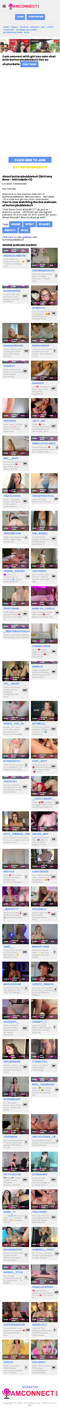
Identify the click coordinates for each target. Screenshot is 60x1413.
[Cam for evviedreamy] (15, 1087)
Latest (50, 27)
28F (28, 576)
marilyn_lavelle (43, 608)
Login (20, 16)
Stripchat (9, 30)
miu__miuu (11, 458)
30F (53, 729)
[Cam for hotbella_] (44, 711)
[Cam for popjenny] (44, 1350)
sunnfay (9, 366)
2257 (30, 1405)
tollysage (39, 1212)
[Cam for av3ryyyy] (44, 295)
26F (27, 729)
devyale (9, 871)
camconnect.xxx (31, 1403)
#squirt (44, 224)
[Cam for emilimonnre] (15, 1049)
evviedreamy (12, 1099)
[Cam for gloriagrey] (44, 1162)
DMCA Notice (49, 1403)
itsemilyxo (39, 1061)
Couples (24, 27)
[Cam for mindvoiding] (44, 333)
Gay (43, 27)
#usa (24, 230)
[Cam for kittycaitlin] (15, 1162)
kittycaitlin (12, 1174)
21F (53, 839)
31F (56, 499)
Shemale (34, 27)
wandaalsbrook (15, 255)
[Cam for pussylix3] (15, 777)
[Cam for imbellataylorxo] (44, 438)
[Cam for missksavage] (15, 972)
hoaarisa (10, 420)
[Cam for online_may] (44, 821)
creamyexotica (42, 496)
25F (53, 388)
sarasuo (38, 383)
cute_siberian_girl (17, 834)
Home (6, 27)
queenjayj (39, 1324)
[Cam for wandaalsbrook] (15, 250)
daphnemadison (14, 1324)
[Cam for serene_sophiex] (15, 558)
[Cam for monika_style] (15, 1267)
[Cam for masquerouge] (15, 1237)
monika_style (13, 1272)
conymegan (40, 871)
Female (14, 27)
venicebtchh (12, 533)
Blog (27, 32)
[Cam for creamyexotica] (44, 483)
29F (25, 952)
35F (25, 786)
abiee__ (9, 946)
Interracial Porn (12, 32)
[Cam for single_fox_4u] (15, 711)
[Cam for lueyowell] (44, 558)
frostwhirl (11, 608)
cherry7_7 (39, 1021)
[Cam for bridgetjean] (44, 934)
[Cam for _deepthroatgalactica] (15, 626)
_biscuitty (11, 909)
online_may (40, 834)
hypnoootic (12, 761)
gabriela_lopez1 (43, 1249)
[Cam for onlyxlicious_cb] (44, 1124)
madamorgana (13, 345)
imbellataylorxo (43, 443)
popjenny (38, 1362)
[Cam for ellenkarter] (15, 286)
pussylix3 (10, 781)
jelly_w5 (38, 420)
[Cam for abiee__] (15, 934)
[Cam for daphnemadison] (15, 1312)
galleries (27, 237)
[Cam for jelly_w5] (44, 408)
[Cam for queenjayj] (44, 1312)
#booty (10, 230)
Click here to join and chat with (30, 160)
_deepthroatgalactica (20, 631)
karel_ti (9, 1212)
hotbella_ (39, 723)
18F (28, 261)
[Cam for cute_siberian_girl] (15, 821)
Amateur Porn (30, 1386)
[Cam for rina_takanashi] (44, 1079)
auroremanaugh (43, 270)
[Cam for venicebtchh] (15, 521)
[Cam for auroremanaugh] (44, 258)
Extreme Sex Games (26, 30)
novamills (39, 909)
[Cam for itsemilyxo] (44, 1049)
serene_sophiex (14, 571)
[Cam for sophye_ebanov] (44, 972)
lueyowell (39, 571)
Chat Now (29, 64)
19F (53, 313)
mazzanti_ (11, 1021)
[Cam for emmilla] (44, 662)
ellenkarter (12, 291)
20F (53, 766)
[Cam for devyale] (15, 859)
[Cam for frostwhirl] (15, 596)
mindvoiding (40, 345)
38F (56, 1292)
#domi (15, 224)
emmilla (37, 666)
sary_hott (39, 761)
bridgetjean (40, 946)
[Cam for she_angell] (44, 521)
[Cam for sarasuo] (44, 371)
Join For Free (35, 16)
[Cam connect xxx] (23, 6)
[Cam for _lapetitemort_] (44, 786)
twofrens (10, 1136)
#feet (29, 224)
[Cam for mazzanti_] (15, 1009)
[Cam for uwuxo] (15, 1350)
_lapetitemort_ (43, 798)
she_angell (40, 533)
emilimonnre (12, 1061)
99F (25, 296)
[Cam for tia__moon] (15, 671)
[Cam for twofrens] (15, 1124)
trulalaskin (12, 496)
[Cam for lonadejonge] (44, 633)
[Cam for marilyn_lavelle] (44, 596)
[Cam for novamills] (44, 896)
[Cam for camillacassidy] (44, 1274)
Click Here (8, 237)
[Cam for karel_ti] (15, 1199)
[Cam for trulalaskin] (15, 483)
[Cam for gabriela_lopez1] (44, 1237)
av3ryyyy (38, 308)
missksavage (12, 984)
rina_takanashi (43, 1084)
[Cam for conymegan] (44, 859)
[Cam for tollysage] (44, 1199)
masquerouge (13, 1249)
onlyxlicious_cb (43, 1136)
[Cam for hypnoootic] (15, 749)
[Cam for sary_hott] (44, 749)
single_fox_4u (14, 723)
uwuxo (8, 1362)
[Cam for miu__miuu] (15, 446)
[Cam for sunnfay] (15, 362)
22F (26, 351)
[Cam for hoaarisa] (15, 408)
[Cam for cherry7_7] (44, 1009)
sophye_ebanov (43, 984)
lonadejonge (41, 646)
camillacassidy (43, 1287)
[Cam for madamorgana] (15, 333)
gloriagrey (40, 1174)
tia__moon (11, 683)
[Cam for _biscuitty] (15, 896)
